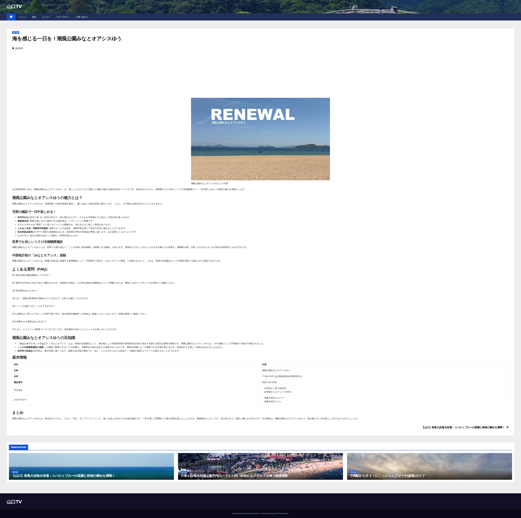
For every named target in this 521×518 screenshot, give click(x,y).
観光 (34, 17)
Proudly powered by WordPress (246, 513)
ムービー (46, 17)
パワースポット (63, 17)
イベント (22, 17)
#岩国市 (19, 48)
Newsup (271, 513)
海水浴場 (15, 32)
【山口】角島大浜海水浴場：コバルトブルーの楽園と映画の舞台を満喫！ (463, 427)
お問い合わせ (82, 17)
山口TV (14, 6)
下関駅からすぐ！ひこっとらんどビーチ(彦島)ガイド (387, 476)
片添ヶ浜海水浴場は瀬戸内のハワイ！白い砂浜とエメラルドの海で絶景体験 (234, 476)
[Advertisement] (260, 77)
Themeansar (283, 513)
